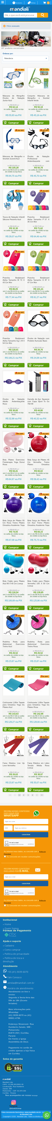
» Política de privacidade (16, 953)
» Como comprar (12, 949)
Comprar (13, 122)
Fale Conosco (14, 977)
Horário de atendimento (20, 988)
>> (42, 795)
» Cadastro (8, 945)
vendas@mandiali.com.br (20, 982)
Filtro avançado (13, 26)
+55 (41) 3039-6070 (17, 971)
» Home (7, 924)
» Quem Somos (11, 928)
